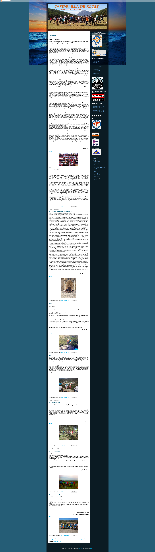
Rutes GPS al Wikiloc (96, 70)
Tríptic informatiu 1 (96, 61)
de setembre (96, 178)
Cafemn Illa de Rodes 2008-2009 (98, 111)
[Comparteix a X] (74, 206)
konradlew (80, 548)
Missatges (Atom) (57, 541)
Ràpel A (51, 355)
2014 (94, 160)
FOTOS (50, 151)
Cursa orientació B (54, 494)
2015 (94, 158)
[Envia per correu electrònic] (71, 206)
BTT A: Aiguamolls (54, 402)
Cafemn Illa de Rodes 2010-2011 (98, 108)
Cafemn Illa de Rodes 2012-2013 (98, 106)
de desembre (96, 161)
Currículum (95, 59)
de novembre (96, 163)
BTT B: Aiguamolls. (54, 451)
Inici (69, 539)
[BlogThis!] (73, 206)
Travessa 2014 (53, 35)
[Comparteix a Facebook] (75, 206)
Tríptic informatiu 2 (96, 62)
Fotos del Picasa (96, 69)
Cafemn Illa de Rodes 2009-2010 (98, 110)
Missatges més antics (83, 539)
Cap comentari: (67, 206)
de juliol (95, 179)
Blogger (91, 548)
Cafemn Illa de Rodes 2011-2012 (98, 107)
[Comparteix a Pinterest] (76, 206)
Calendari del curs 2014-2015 (98, 66)
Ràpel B (51, 303)
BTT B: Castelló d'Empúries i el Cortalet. (60, 211)
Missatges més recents (54, 539)
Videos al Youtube (96, 73)
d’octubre (96, 164)
